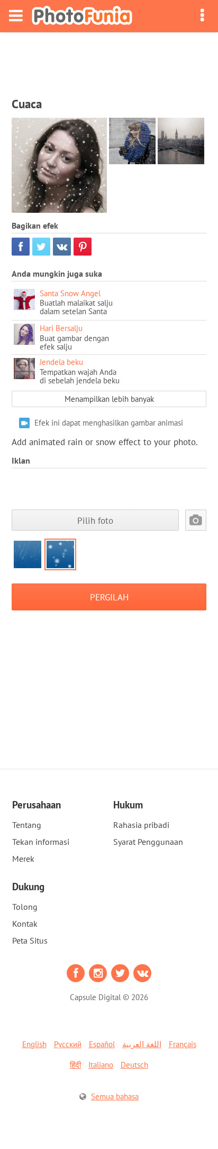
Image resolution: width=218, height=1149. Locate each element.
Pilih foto (95, 520)
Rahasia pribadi (141, 825)
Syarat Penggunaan (148, 841)
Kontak (25, 923)
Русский (67, 1044)
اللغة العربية (141, 1044)
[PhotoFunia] (82, 16)
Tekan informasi (40, 841)
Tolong (25, 906)
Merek (23, 858)
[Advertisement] (109, 61)
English (34, 1044)
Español (102, 1044)
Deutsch (134, 1065)
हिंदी (75, 1065)
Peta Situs (30, 940)
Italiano (100, 1065)
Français (182, 1044)
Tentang (26, 825)
